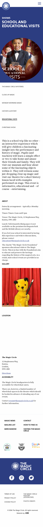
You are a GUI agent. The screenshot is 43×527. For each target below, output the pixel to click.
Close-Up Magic (8, 95)
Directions (6, 373)
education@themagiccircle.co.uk (15, 241)
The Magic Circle (22, 466)
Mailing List (9, 425)
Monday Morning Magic (12, 103)
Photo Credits (29, 501)
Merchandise (10, 429)
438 (27, 513)
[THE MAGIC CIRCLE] (6, 6)
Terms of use (9, 494)
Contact (27, 421)
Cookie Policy (10, 502)
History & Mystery (9, 111)
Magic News (9, 421)
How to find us (31, 425)
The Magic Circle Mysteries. (13, 86)
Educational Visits (9, 119)
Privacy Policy (10, 498)
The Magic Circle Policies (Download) (30, 495)
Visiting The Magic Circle (32, 430)
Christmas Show (9, 127)
